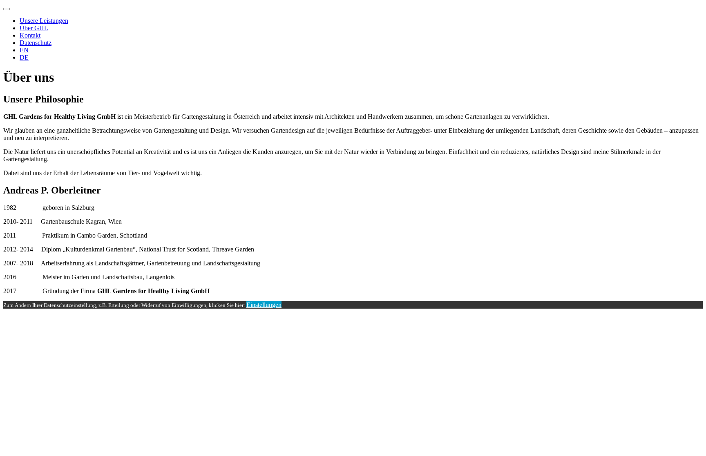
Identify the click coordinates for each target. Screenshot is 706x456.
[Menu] (6, 9)
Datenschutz (35, 42)
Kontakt (30, 35)
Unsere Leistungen (44, 20)
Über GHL (34, 27)
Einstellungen (264, 304)
